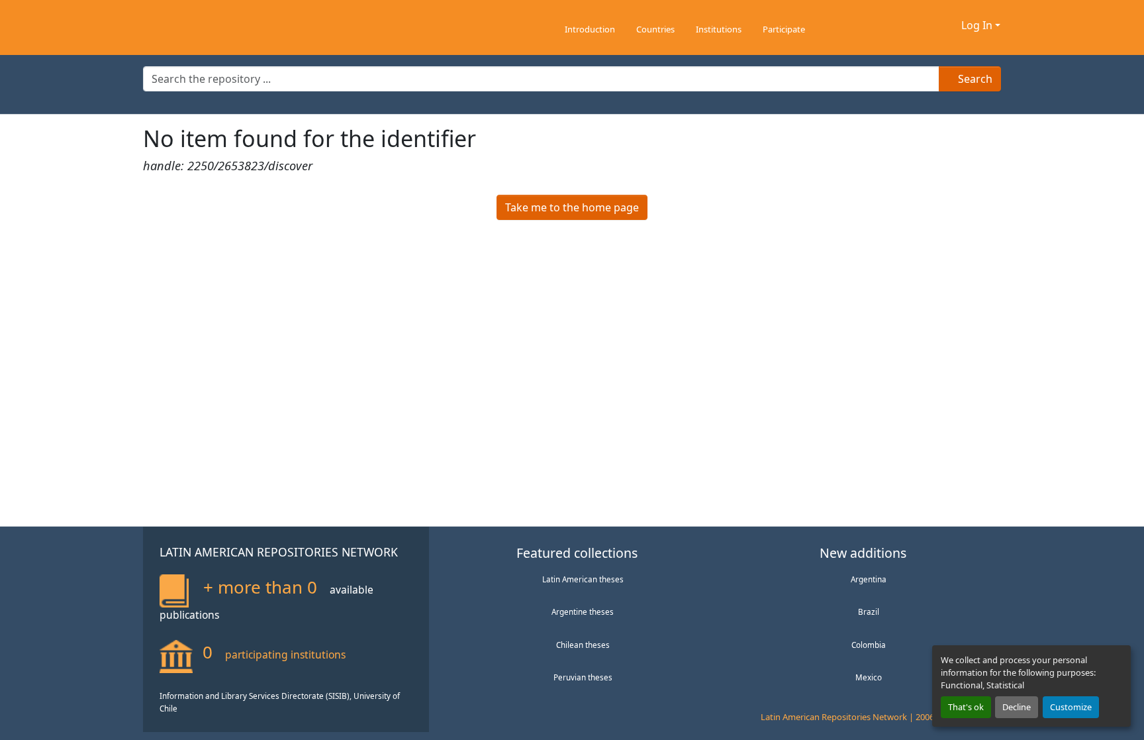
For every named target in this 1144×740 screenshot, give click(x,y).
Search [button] (973, 79)
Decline (1016, 707)
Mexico (868, 677)
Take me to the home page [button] (572, 207)
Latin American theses (583, 579)
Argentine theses (582, 611)
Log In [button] (978, 25)
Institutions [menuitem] (718, 29)
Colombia (868, 644)
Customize (1071, 707)
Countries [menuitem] (655, 29)
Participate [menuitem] (784, 29)
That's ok (966, 707)
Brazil (868, 611)
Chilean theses (583, 644)
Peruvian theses (582, 677)
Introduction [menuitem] (590, 29)
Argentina (868, 579)
